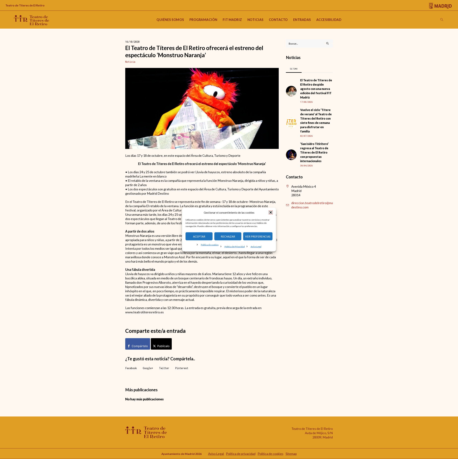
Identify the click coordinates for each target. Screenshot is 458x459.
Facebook (131, 368)
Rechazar (228, 236)
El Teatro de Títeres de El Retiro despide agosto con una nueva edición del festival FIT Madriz (316, 88)
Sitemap (291, 454)
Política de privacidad (240, 454)
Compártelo (140, 346)
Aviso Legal (256, 246)
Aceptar (199, 236)
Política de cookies (210, 244)
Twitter (164, 368)
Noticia (130, 61)
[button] (270, 212)
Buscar (329, 43)
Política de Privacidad (235, 246)
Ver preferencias (258, 236)
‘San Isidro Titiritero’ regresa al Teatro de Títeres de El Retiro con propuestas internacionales (314, 152)
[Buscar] (441, 19)
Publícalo (163, 346)
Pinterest (181, 368)
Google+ (148, 368)
